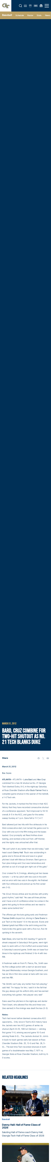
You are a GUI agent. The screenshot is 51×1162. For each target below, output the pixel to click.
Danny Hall (18, 852)
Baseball (7, 15)
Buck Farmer (36, 790)
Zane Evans (40, 918)
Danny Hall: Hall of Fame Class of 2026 (21, 1126)
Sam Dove (6, 939)
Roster (30, 15)
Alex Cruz (41, 779)
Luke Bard (27, 779)
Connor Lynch (8, 925)
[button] (21, 6)
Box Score (6, 773)
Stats (39, 15)
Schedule (19, 15)
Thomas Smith (8, 918)
